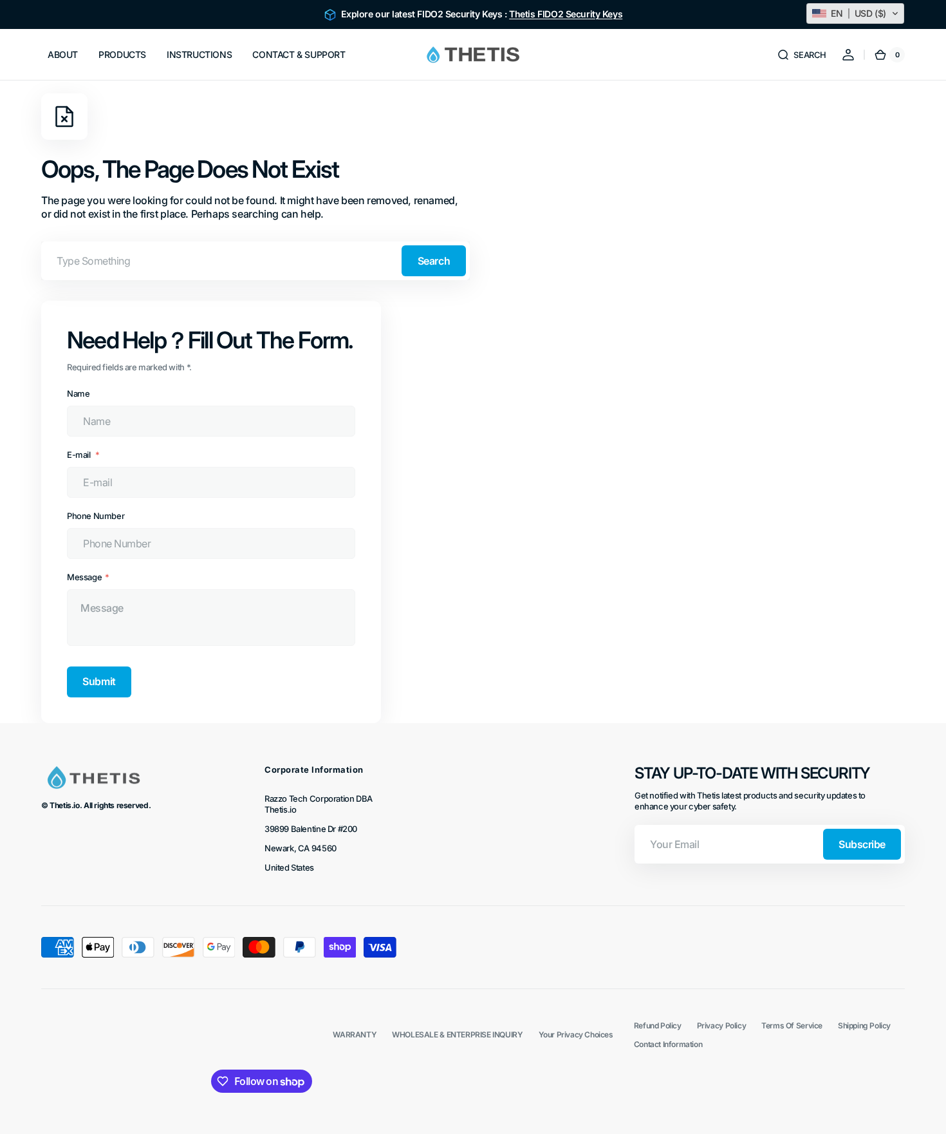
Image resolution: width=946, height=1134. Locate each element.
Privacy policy (722, 1025)
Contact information (668, 1044)
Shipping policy (864, 1025)
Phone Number (95, 516)
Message (84, 577)
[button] (801, 55)
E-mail (79, 454)
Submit (98, 681)
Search (434, 260)
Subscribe (862, 844)
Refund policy (658, 1025)
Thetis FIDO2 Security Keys (565, 13)
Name (78, 393)
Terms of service (791, 1025)
